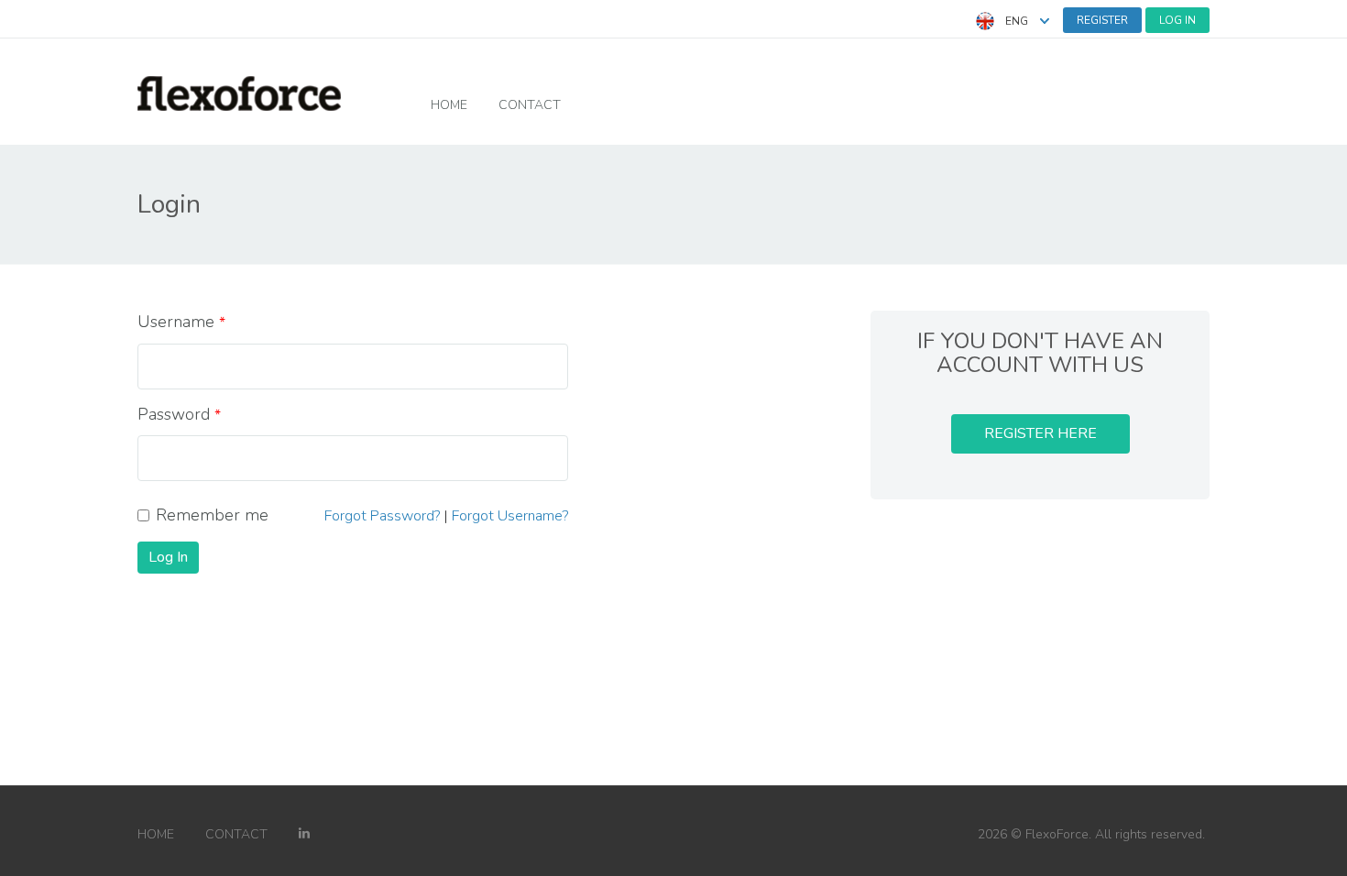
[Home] (239, 92)
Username (175, 322)
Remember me (212, 515)
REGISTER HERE (1040, 433)
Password (173, 414)
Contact (529, 105)
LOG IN (1177, 20)
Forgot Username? (510, 516)
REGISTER (1102, 20)
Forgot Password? (382, 516)
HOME (449, 105)
